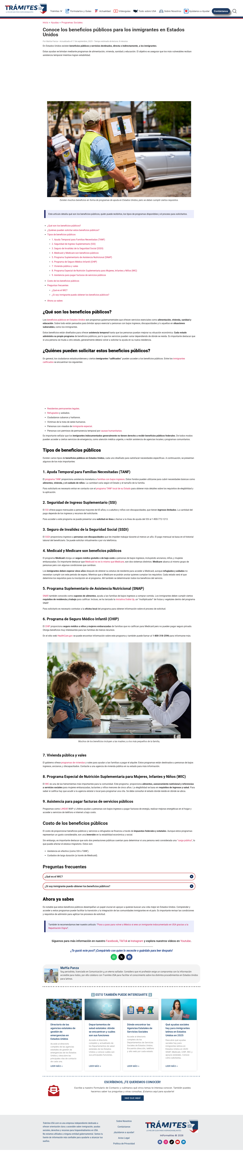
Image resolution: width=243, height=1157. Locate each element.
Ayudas (55, 22)
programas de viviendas (73, 762)
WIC (47, 784)
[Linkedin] (183, 1142)
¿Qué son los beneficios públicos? (64, 225)
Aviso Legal (124, 1138)
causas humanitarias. (111, 430)
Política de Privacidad (124, 1143)
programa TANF (53, 479)
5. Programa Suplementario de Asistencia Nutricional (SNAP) (82, 257)
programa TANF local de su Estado (113, 488)
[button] (114, 957)
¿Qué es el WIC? (60, 290)
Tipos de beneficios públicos (61, 234)
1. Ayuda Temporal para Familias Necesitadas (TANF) (78, 239)
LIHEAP (64, 808)
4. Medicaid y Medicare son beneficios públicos (75, 253)
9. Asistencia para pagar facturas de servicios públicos (79, 275)
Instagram (136, 941)
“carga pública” (184, 840)
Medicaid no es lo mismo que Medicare (104, 561)
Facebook (112, 941)
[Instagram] (166, 1142)
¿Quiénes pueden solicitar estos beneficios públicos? (73, 230)
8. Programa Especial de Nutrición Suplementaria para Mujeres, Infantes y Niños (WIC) (94, 270)
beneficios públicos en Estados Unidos (66, 319)
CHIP (47, 626)
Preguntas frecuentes (57, 285)
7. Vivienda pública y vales (65, 266)
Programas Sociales (72, 22)
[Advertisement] (119, 78)
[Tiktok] (171, 1142)
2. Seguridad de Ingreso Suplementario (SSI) (74, 244)
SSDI (47, 537)
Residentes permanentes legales (63, 408)
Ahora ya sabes (55, 300)
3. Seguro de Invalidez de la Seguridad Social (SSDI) (77, 248)
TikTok (123, 941)
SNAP (45, 596)
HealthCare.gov (65, 635)
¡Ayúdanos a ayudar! (124, 1132)
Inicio (45, 22)
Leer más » (56, 1066)
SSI (47, 510)
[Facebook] (160, 1142)
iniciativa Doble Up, (125, 599)
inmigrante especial (82, 426)
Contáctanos (124, 1126)
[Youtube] (177, 1142)
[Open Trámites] (61, 11)
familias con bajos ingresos (111, 479)
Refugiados (53, 413)
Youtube (185, 941)
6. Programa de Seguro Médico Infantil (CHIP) (74, 261)
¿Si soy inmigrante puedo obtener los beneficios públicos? (80, 294)
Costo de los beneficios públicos (63, 281)
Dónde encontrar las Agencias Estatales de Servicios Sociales (139, 1028)
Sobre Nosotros (124, 1121)
